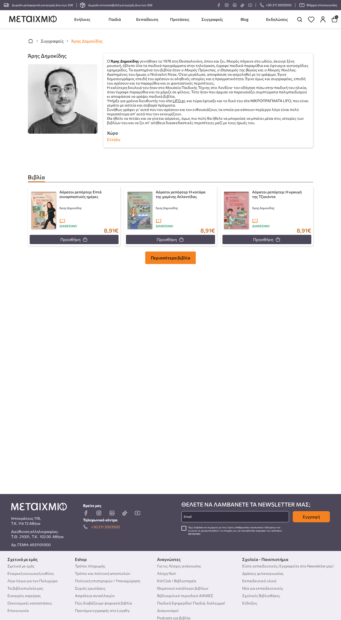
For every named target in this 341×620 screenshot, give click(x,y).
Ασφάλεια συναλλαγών (95, 595)
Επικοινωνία (18, 610)
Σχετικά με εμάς (21, 566)
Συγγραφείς (212, 19)
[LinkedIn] (234, 5)
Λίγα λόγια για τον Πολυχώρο (32, 581)
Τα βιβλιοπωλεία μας (25, 588)
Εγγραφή (311, 516)
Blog (244, 19)
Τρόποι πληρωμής (90, 566)
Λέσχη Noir (166, 573)
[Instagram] (227, 5)
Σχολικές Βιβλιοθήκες (261, 595)
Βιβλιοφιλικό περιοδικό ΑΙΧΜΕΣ (185, 595)
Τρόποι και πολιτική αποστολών (102, 573)
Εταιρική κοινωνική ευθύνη (30, 573)
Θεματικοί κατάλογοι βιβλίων (182, 588)
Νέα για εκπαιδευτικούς (262, 588)
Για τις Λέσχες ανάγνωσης (179, 566)
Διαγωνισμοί (168, 610)
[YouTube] (250, 5)
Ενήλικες (82, 19)
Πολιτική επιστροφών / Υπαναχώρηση (107, 581)
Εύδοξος (249, 603)
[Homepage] (33, 19)
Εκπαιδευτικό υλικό (259, 581)
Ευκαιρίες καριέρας (24, 595)
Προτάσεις (179, 19)
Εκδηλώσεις (277, 19)
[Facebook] (219, 5)
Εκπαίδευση (147, 19)
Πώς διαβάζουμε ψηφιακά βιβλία (103, 603)
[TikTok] (242, 5)
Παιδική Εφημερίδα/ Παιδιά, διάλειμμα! (191, 603)
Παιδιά (115, 19)
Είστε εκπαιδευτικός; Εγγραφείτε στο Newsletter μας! (288, 566)
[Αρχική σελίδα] (30, 41)
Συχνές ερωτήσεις (90, 588)
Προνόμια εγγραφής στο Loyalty (102, 610)
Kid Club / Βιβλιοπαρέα (176, 581)
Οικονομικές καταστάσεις (29, 603)
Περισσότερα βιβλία (170, 257)
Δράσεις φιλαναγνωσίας (263, 573)
